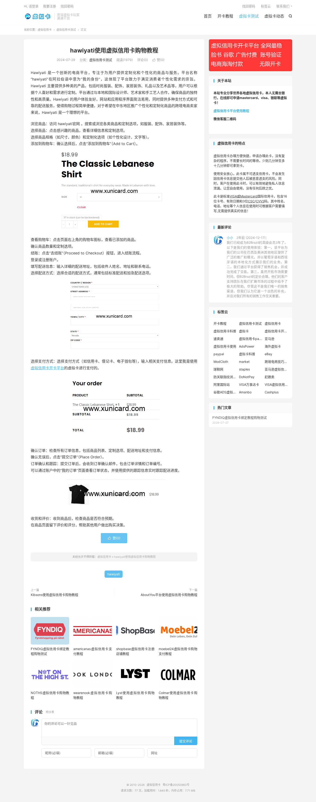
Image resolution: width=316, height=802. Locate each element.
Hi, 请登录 (31, 6)
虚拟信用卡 (38, 16)
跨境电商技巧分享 (276, 362)
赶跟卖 (269, 377)
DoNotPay (246, 377)
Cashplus (272, 392)
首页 (208, 16)
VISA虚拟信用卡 (276, 384)
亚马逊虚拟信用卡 (276, 369)
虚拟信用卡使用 (225, 346)
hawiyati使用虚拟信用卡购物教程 (114, 50)
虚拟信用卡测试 (66, 29)
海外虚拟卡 (273, 346)
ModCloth (221, 362)
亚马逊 (269, 339)
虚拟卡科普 (247, 354)
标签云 (266, 6)
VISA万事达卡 (249, 384)
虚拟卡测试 (249, 16)
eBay (268, 354)
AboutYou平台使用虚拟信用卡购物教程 (169, 595)
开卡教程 (225, 16)
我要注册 (49, 6)
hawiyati (113, 574)
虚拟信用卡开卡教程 (276, 331)
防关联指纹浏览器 (225, 377)
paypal (219, 354)
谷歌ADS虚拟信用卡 (225, 392)
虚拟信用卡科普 (225, 331)
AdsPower (246, 346)
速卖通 (218, 339)
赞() (158, 60)
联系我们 (282, 6)
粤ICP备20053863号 (176, 785)
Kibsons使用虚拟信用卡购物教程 (54, 595)
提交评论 (185, 741)
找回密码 (248, 6)
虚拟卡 (244, 331)
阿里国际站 (222, 384)
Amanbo (245, 392)
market (244, 362)
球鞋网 (218, 369)
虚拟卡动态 (274, 16)
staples (244, 369)
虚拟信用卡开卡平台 (47, 368)
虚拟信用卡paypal (250, 339)
